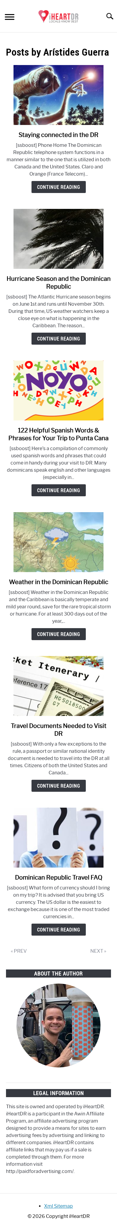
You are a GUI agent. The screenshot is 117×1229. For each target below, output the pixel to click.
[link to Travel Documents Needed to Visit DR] (58, 686)
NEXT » (98, 951)
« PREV (19, 951)
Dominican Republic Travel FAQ (58, 877)
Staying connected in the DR (58, 134)
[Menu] (9, 17)
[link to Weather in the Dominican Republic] (58, 542)
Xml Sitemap (58, 1206)
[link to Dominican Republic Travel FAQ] (58, 838)
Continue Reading (58, 187)
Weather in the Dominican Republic (58, 582)
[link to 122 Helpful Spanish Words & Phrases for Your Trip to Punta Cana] (58, 390)
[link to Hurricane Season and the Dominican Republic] (58, 239)
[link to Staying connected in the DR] (58, 95)
